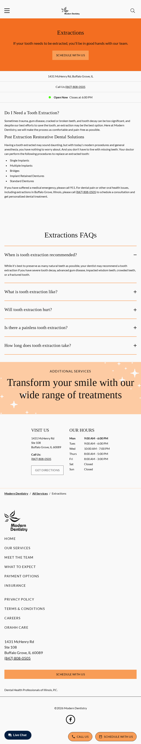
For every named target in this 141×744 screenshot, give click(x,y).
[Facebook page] (70, 719)
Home (10, 539)
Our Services (17, 548)
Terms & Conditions (24, 609)
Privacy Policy (19, 599)
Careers (12, 618)
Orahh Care (16, 627)
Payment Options (21, 576)
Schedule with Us (70, 55)
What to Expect (20, 567)
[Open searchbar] (133, 11)
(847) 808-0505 (75, 86)
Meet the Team (19, 557)
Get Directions (47, 470)
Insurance (15, 585)
